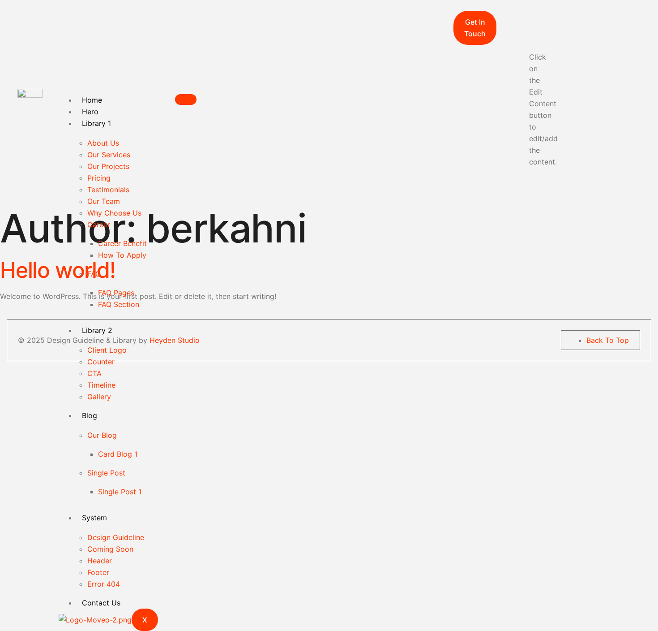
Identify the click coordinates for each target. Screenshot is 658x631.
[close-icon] (503, 16)
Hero (90, 111)
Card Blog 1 (117, 453)
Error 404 (103, 583)
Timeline (101, 384)
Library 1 (96, 123)
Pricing (99, 177)
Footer (98, 572)
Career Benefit (122, 243)
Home (92, 99)
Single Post (106, 472)
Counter (101, 361)
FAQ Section (118, 304)
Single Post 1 (119, 491)
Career (98, 224)
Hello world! (57, 270)
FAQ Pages (116, 292)
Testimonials (108, 189)
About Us (103, 142)
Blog (89, 415)
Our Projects (108, 166)
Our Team (103, 201)
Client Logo (107, 350)
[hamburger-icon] (186, 99)
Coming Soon (110, 549)
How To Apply (122, 255)
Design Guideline (115, 537)
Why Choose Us (114, 212)
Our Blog (102, 435)
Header (99, 560)
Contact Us (101, 602)
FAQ (94, 273)
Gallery (99, 396)
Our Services (108, 154)
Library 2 (97, 330)
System (94, 517)
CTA (94, 373)
